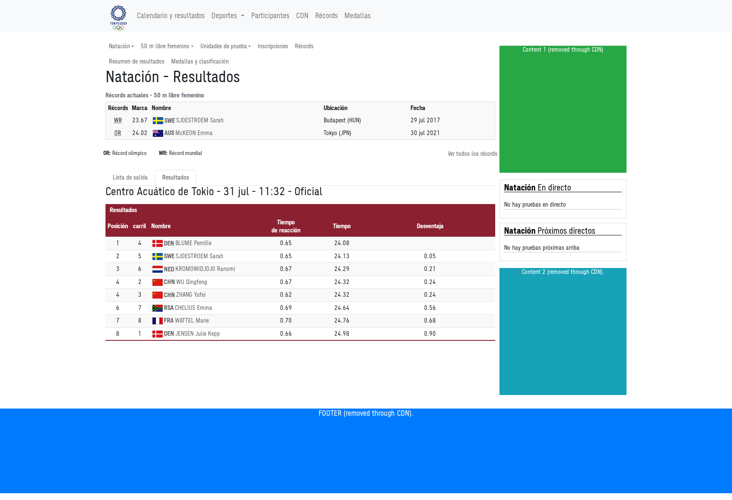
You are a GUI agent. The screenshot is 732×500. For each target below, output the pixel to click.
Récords (326, 16)
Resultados (175, 177)
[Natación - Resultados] (118, 16)
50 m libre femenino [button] (165, 46)
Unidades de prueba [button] (223, 46)
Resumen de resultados (136, 61)
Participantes (270, 16)
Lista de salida (130, 177)
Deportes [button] (224, 16)
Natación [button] (119, 46)
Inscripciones (273, 46)
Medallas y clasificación (200, 61)
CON (302, 16)
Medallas (357, 16)
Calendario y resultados (171, 16)
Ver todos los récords (472, 154)
